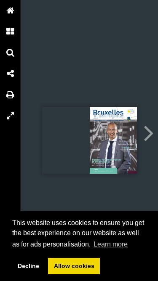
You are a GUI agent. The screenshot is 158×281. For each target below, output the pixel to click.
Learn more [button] (111, 244)
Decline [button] (28, 265)
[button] (10, 10)
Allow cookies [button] (74, 265)
